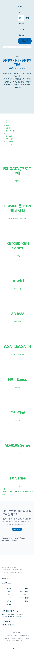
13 (11, 491)
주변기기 (9, 144)
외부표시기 (10, 139)
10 (6, 491)
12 (9, 491)
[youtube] (19, 645)
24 (30, 491)
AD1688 (17, 314)
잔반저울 (17, 412)
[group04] (5, 547)
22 (27, 491)
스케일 (8, 133)
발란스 (8, 128)
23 (28, 491)
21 (25, 491)
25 (32, 491)
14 (13, 491)
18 (20, 491)
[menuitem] (19, 120)
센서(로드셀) (10, 131)
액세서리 (9, 136)
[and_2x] (9, 21)
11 (7, 491)
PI (6, 123)
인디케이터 (10, 141)
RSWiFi (17, 281)
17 (18, 491)
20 (23, 491)
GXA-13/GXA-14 (17, 347)
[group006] (28, 547)
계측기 (8, 125)
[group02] (17, 547)
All (6, 120)
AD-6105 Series (17, 445)
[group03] (11, 547)
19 (21, 491)
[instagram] (16, 645)
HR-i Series (17, 379)
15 (14, 491)
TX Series (17, 478)
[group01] (23, 547)
